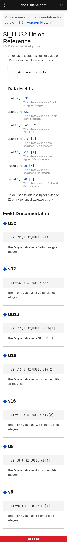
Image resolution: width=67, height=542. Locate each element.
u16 (27, 139)
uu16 (27, 125)
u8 (26, 166)
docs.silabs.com (34, 5)
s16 (27, 152)
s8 (26, 179)
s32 (26, 112)
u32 (26, 98)
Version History (39, 22)
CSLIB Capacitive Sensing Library (23, 46)
